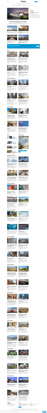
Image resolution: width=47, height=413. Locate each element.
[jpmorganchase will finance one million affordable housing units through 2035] (23, 111)
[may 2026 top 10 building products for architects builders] (9, 151)
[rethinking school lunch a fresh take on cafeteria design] (12, 199)
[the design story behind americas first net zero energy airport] (23, 392)
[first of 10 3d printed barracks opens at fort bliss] (12, 37)
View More (27, 50)
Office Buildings (8, 257)
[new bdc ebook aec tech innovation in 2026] (23, 227)
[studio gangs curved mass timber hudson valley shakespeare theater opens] (23, 282)
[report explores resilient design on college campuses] (23, 199)
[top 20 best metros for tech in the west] (12, 227)
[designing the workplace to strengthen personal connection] (12, 54)
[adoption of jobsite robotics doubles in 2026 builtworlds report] (12, 214)
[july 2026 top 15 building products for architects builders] (9, 137)
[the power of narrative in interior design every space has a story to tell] (23, 54)
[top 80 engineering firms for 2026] (23, 82)
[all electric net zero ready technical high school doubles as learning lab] (12, 187)
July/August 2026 (20, 149)
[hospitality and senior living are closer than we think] (23, 324)
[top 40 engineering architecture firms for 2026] (12, 82)
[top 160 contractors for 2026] (18, 14)
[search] (8, 1)
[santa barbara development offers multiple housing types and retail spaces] (23, 37)
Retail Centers (8, 313)
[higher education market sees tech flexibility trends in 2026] (23, 187)
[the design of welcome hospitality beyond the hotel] (23, 338)
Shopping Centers (20, 31)
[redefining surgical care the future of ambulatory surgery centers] (23, 173)
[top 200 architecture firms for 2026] (12, 28)
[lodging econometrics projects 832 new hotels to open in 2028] (12, 324)
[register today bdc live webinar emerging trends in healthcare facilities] (12, 159)
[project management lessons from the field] (12, 68)
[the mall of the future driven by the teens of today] (23, 28)
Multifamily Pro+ (14, 5)
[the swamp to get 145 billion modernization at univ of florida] (23, 352)
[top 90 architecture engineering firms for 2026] (12, 95)
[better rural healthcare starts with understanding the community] (23, 159)
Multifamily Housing (20, 114)
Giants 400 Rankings (18, 5)
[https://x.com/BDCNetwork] (32, 405)
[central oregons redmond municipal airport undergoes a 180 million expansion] (23, 380)
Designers (19, 257)
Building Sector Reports (30, 5)
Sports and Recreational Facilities (10, 369)
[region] (23, 412)
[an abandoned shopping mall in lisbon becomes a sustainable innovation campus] (23, 310)
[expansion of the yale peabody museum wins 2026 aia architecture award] (12, 282)
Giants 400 (8, 31)
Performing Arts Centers (21, 285)
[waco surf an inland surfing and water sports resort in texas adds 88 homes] (23, 366)
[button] (7, 1)
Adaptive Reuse (8, 114)
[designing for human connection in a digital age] (12, 123)
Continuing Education (24, 5)
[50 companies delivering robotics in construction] (23, 214)
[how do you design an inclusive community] (23, 254)
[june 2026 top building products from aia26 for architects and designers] (9, 142)
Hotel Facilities (20, 341)
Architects (8, 285)
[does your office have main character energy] (12, 254)
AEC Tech (8, 217)
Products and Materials (13, 136)
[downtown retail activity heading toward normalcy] (23, 296)
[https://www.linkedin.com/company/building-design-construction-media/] (31, 405)
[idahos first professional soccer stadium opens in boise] (12, 352)
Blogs (34, 5)
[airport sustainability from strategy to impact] (12, 392)
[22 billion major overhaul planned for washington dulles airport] (12, 380)
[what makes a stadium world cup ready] (12, 366)
